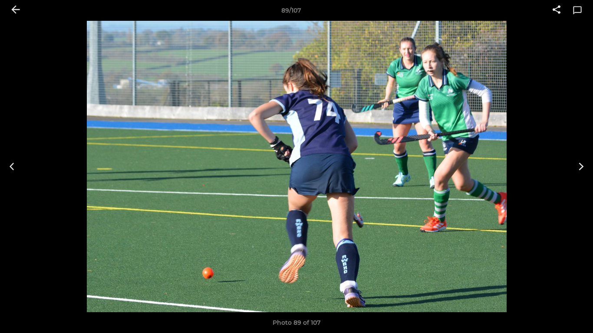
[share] (556, 10)
